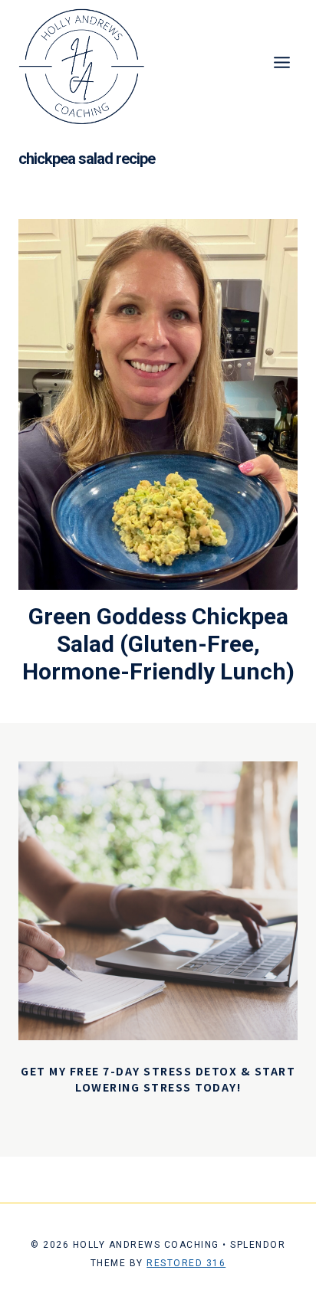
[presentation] (158, 404)
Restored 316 (185, 1263)
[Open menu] (281, 62)
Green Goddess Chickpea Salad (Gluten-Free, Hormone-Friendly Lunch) (158, 644)
